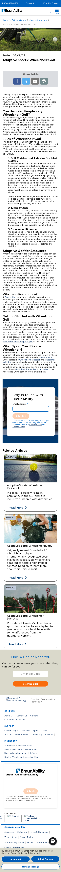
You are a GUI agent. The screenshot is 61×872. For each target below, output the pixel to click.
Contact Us (21, 716)
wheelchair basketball (29, 360)
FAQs (44, 731)
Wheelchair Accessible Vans (18, 746)
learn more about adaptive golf (18, 342)
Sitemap (49, 735)
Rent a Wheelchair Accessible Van (21, 757)
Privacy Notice (35, 853)
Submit (19, 416)
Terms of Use (10, 837)
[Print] (44, 81)
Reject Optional (45, 859)
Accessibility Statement (16, 832)
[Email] (35, 81)
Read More (16, 507)
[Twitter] (26, 81)
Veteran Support (30, 731)
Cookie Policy (18, 426)
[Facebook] (17, 81)
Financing (37, 735)
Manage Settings (30, 867)
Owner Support (11, 731)
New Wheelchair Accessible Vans (20, 750)
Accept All (15, 859)
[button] (10, 3)
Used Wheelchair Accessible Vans (20, 753)
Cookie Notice (18, 853)
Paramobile (10, 297)
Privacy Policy (35, 424)
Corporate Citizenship (14, 720)
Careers (34, 716)
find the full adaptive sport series (32, 370)
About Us (8, 716)
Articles (8, 735)
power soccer (45, 358)
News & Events (22, 735)
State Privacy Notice (14, 843)
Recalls (30, 843)
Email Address (19, 404)
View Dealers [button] (30, 684)
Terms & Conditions (39, 832)
